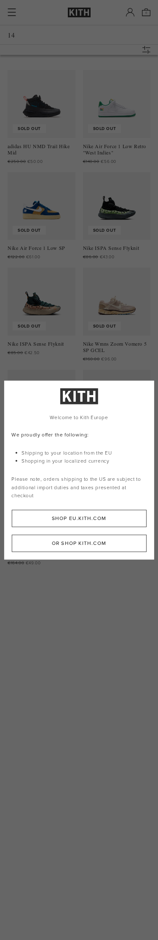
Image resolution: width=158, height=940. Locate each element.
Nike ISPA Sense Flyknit (111, 248)
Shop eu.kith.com (79, 518)
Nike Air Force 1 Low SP (36, 248)
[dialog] (79, 470)
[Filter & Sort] (148, 50)
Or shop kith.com (79, 543)
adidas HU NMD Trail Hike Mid (39, 149)
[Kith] (79, 12)
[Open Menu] (12, 12)
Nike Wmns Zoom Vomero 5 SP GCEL (115, 347)
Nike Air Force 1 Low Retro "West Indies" (115, 149)
